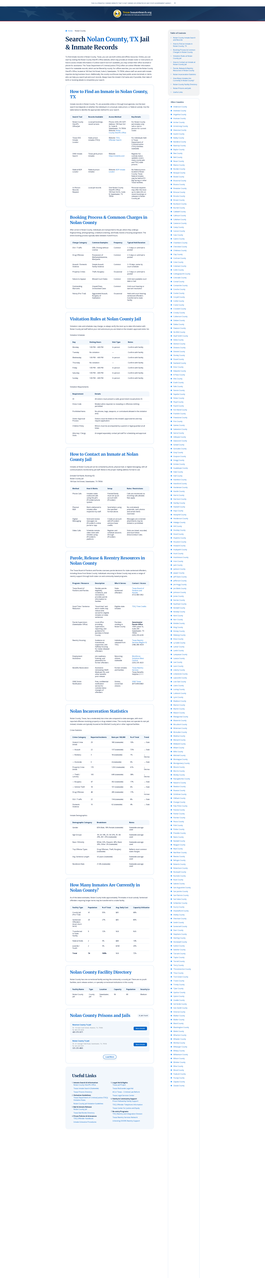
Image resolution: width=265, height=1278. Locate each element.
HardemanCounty (180, 487)
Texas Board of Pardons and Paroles (138, 590)
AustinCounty (178, 134)
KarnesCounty (179, 600)
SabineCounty (179, 884)
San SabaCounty (180, 899)
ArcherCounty (179, 122)
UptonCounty (178, 996)
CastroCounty (179, 239)
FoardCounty (178, 406)
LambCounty (178, 650)
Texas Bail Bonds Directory (84, 1113)
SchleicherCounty (180, 903)
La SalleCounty (179, 643)
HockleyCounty (179, 530)
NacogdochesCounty (181, 779)
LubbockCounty (179, 693)
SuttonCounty (179, 946)
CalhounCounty (179, 215)
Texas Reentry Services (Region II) (139, 641)
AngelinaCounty (179, 114)
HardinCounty (179, 491)
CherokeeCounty (180, 247)
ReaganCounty (179, 845)
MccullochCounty (180, 724)
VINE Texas (136, 681)
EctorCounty (178, 367)
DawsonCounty (179, 328)
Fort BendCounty (180, 410)
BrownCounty (179, 200)
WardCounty (178, 1023)
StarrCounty (178, 930)
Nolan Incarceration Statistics (184, 74)
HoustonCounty (179, 542)
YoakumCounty (179, 1074)
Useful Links (178, 92)
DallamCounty (179, 320)
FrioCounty (177, 421)
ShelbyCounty (179, 915)
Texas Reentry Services (137, 669)
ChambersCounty (180, 243)
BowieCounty (178, 177)
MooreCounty (179, 767)
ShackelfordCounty (181, 911)
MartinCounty (179, 709)
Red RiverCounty (180, 852)
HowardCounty (179, 546)
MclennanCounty (180, 728)
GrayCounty (178, 452)
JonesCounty (178, 596)
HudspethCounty (180, 550)
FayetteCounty (179, 394)
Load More (109, 1057)
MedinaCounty (179, 736)
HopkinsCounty (179, 538)
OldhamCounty (179, 798)
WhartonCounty (179, 1035)
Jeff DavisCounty (180, 577)
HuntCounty (178, 553)
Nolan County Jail (80, 1109)
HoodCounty (178, 534)
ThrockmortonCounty (182, 969)
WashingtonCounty (181, 1027)
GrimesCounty (179, 464)
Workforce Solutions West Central (138, 658)
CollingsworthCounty (181, 274)
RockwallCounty (179, 872)
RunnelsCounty (179, 876)
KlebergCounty (179, 635)
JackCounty (177, 565)
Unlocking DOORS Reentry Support (126, 1121)
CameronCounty (180, 223)
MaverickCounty (179, 720)
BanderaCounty (179, 142)
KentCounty (178, 616)
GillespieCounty (179, 437)
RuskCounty (178, 880)
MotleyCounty (179, 775)
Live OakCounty (179, 682)
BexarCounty (178, 161)
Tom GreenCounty (180, 977)
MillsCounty (178, 752)
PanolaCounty (179, 810)
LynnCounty (178, 697)
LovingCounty (179, 689)
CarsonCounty (179, 231)
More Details (140, 1028)
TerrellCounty (179, 961)
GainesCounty (179, 425)
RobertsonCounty (180, 868)
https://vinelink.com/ (117, 156)
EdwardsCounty (179, 371)
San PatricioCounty (181, 895)
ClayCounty (178, 254)
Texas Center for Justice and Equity (126, 1108)
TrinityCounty (179, 985)
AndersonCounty (180, 107)
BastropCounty (179, 146)
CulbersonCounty (180, 316)
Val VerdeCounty (180, 1004)
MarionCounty (179, 705)
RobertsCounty (179, 864)
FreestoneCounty (180, 417)
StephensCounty (180, 934)
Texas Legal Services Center (123, 1095)
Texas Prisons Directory (82, 1092)
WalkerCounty (179, 1016)
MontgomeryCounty (181, 763)
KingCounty (178, 627)
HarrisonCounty (179, 499)
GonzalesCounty (180, 449)
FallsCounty (178, 386)
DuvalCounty (178, 359)
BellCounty (177, 157)
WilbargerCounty (180, 1047)
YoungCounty (178, 1078)
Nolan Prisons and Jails (182, 88)
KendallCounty (179, 608)
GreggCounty (178, 460)
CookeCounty (178, 293)
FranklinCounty (179, 414)
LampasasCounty (180, 654)
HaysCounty (178, 511)
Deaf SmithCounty (180, 336)
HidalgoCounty (179, 522)
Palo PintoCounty (180, 806)
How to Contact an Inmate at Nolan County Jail (184, 63)
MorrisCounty (179, 771)
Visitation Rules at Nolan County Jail (182, 57)
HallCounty (177, 476)
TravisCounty (178, 981)
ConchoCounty (179, 289)
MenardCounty (179, 740)
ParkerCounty (179, 814)
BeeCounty (177, 153)
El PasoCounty (179, 375)
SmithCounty (178, 922)
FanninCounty (179, 390)
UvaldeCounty (179, 1000)
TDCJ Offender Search (115, 139)
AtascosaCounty (179, 130)
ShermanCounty (179, 919)
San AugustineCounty (182, 888)
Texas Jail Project (119, 1085)
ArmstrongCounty (180, 126)
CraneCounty (178, 305)
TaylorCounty (178, 957)
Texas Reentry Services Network (125, 1117)
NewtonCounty (179, 786)
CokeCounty (178, 262)
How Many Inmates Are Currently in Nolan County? (183, 79)
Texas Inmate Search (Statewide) (86, 1088)
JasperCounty (178, 573)
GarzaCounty (178, 433)
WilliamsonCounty (180, 1054)
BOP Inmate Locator (117, 171)
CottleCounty (178, 301)
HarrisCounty (178, 495)
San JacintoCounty (180, 891)
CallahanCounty (179, 219)
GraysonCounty (179, 456)
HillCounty (177, 526)
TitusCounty (178, 973)
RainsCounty (178, 837)
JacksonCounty (179, 569)
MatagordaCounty (180, 717)
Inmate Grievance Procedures (84, 1122)
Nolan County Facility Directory (185, 84)
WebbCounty (178, 1031)
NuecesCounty (179, 790)
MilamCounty (178, 748)
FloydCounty (178, 402)
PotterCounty (178, 829)
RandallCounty (179, 841)
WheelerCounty (179, 1039)
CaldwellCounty (179, 212)
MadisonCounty (179, 701)
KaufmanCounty (179, 604)
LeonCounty (178, 666)
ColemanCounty (179, 266)
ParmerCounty (179, 818)
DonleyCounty (179, 355)
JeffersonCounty (180, 581)
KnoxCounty (178, 639)
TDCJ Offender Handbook (83, 1118)
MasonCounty (179, 713)
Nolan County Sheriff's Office (117, 131)
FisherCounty (178, 398)
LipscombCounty (180, 678)
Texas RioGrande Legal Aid (123, 1088)
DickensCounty (179, 348)
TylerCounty (178, 988)
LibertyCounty (179, 670)
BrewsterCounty (180, 188)
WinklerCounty (179, 1062)
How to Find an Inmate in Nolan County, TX (182, 45)
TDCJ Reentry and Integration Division (127, 1114)
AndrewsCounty (179, 111)
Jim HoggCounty (180, 584)
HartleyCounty (179, 503)
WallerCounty (178, 1020)
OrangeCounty (179, 802)
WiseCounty (178, 1066)
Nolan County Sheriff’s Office (84, 1085)
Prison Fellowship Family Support (125, 1101)
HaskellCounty (179, 507)
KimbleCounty (179, 623)
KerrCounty (178, 619)
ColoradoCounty (180, 278)
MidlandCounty (179, 744)
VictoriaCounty (179, 1012)
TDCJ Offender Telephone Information (128, 1104)
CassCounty (178, 235)
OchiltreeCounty (179, 794)
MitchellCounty (179, 755)
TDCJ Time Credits (139, 606)
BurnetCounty (179, 208)
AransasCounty (179, 118)
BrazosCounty (179, 184)
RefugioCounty (179, 860)
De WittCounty (179, 332)
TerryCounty (178, 965)
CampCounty (178, 227)
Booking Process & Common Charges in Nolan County (184, 51)
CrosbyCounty (179, 313)
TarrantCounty (179, 954)
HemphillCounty (179, 515)
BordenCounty (179, 169)
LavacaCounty (179, 658)
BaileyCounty (178, 138)
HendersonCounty (180, 518)
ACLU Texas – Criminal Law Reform (126, 1092)
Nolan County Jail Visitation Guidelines (88, 1103)
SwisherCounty (179, 950)
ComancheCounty (180, 285)
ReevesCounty (179, 856)
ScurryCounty (178, 907)
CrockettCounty (179, 309)
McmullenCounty (180, 732)
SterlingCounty (179, 938)
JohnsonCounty (179, 592)
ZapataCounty (179, 1082)
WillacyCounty (179, 1051)
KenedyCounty (179, 612)
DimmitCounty (179, 351)
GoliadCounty (178, 445)
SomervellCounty (180, 926)
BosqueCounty (179, 173)
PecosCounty (178, 821)
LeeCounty (177, 662)
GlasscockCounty (180, 441)
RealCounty (178, 849)
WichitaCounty (179, 1043)
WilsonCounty (179, 1058)
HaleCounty (178, 472)
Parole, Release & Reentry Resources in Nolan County (183, 69)
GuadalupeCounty (180, 468)
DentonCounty (179, 344)
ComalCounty (178, 282)
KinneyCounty (179, 631)
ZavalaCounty (178, 1086)
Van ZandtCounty (180, 1008)
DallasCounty (178, 324)
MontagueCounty (180, 759)
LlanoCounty (178, 686)
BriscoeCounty (179, 192)
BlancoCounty (179, 165)
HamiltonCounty (180, 480)
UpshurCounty (179, 992)
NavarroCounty (179, 783)
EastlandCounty (179, 363)
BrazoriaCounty (179, 181)
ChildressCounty (180, 250)
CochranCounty (179, 258)
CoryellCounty (179, 297)
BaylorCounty (178, 149)
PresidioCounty (179, 833)
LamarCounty (178, 647)
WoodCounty (178, 1070)
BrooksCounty (179, 196)
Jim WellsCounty (179, 588)
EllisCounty (177, 379)
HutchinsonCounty (180, 557)
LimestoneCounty (180, 674)
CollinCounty (178, 270)
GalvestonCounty (180, 429)
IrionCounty (178, 561)
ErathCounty (178, 382)
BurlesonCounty (180, 204)
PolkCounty (178, 825)
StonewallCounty (180, 942)
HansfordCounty (180, 484)
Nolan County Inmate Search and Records (184, 39)
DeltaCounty (178, 340)
